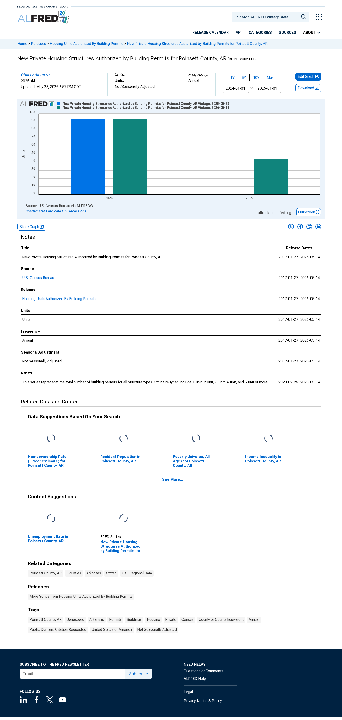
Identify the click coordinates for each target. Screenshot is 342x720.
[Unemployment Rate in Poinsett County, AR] (51, 518)
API (239, 32)
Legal (188, 691)
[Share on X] (291, 226)
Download (306, 88)
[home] (43, 17)
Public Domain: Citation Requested (58, 629)
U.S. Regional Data (137, 573)
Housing (153, 619)
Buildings (134, 619)
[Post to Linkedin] (318, 226)
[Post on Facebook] (300, 226)
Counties (74, 573)
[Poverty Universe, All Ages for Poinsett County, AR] (196, 439)
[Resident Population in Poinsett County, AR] (123, 439)
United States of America (111, 629)
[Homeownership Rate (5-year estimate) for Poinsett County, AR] (51, 439)
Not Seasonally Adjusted (157, 629)
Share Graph (30, 227)
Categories (260, 32)
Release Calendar (210, 32)
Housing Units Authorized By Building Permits (86, 43)
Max (270, 77)
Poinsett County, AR (46, 573)
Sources (287, 32)
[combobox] (271, 16)
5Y (244, 77)
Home (22, 43)
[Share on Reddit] (309, 226)
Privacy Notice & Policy (203, 701)
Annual (254, 619)
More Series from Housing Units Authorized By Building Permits (81, 596)
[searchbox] (271, 17)
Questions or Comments (203, 671)
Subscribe (138, 673)
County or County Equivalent (221, 619)
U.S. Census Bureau (38, 278)
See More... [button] (172, 479)
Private (170, 619)
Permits (115, 619)
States (111, 573)
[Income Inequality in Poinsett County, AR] (268, 439)
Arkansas (93, 573)
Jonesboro (75, 619)
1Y (232, 77)
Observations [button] (33, 75)
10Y (256, 77)
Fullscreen (307, 212)
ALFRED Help (195, 678)
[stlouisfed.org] (42, 6)
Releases (38, 43)
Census (187, 619)
